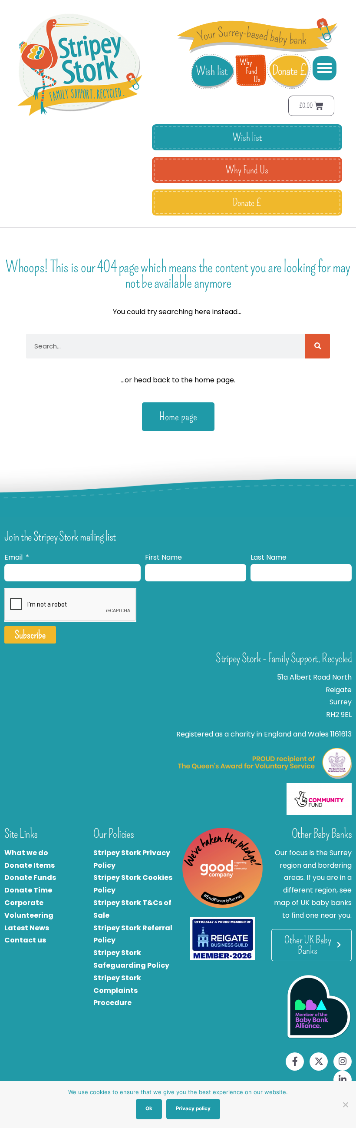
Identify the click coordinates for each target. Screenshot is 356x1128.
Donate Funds (30, 877)
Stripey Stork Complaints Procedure (117, 990)
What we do (26, 853)
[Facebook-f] (295, 1061)
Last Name (269, 557)
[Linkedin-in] (342, 1080)
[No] (345, 1104)
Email (14, 557)
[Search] (317, 346)
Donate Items (29, 865)
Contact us (25, 940)
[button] (325, 68)
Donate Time (28, 890)
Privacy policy (193, 1108)
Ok (148, 1108)
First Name (163, 557)
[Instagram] (342, 1061)
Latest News (26, 928)
